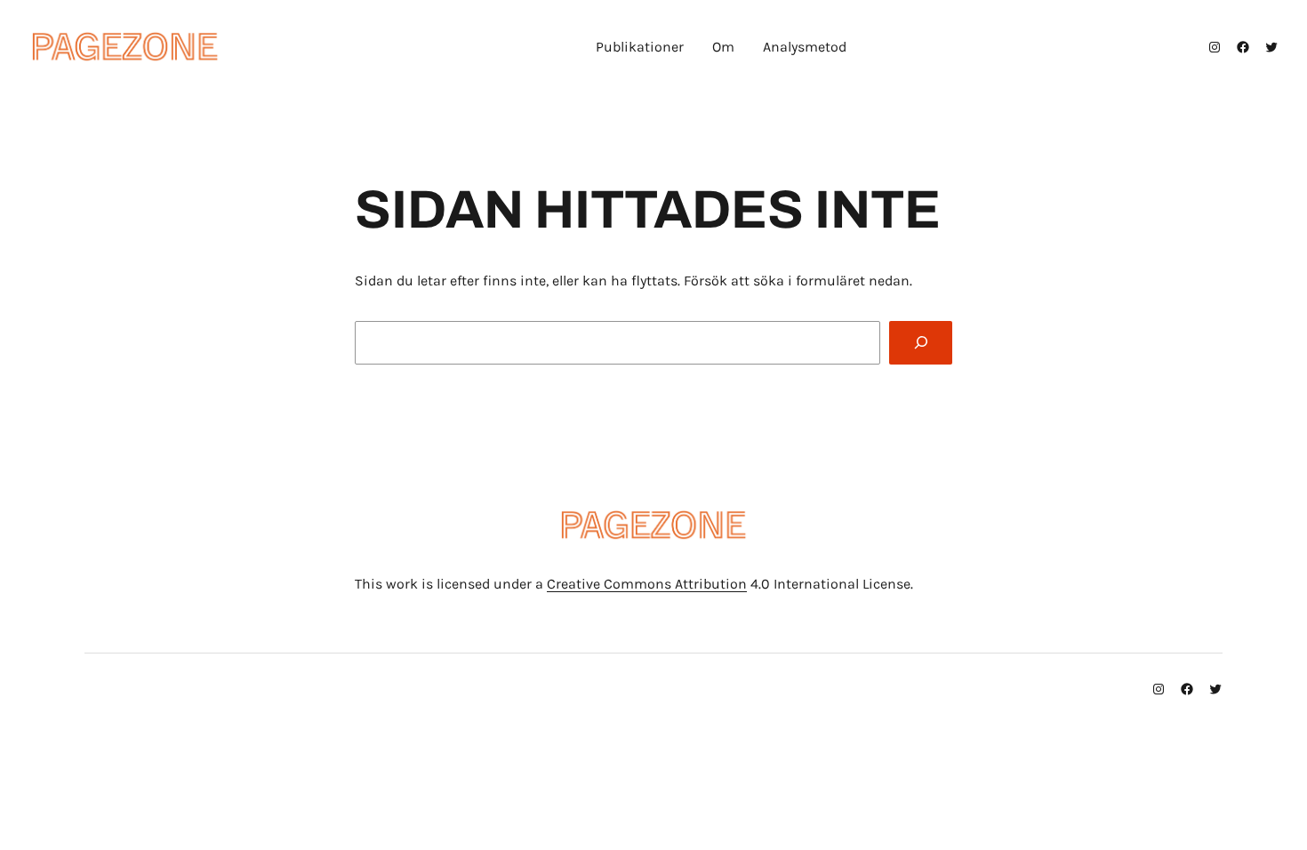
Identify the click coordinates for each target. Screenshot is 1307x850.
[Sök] (920, 343)
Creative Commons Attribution (647, 583)
